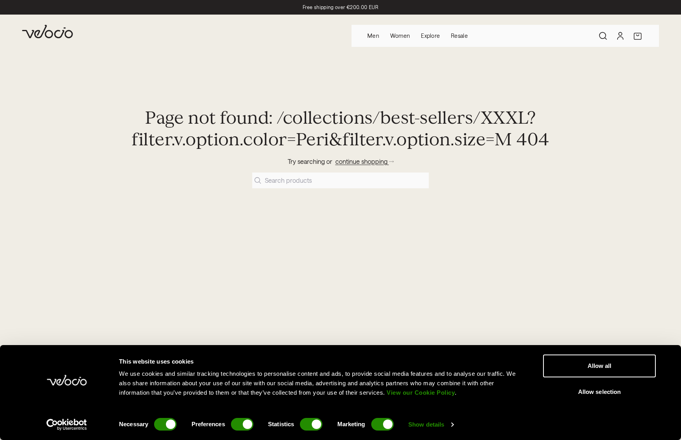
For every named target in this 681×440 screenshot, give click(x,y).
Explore (430, 35)
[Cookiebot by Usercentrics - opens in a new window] (66, 425)
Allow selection (599, 391)
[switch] (242, 424)
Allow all (600, 365)
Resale (459, 35)
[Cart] (637, 36)
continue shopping (362, 161)
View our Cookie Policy (421, 392)
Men (373, 35)
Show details (426, 424)
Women (400, 35)
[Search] (603, 36)
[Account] (620, 36)
